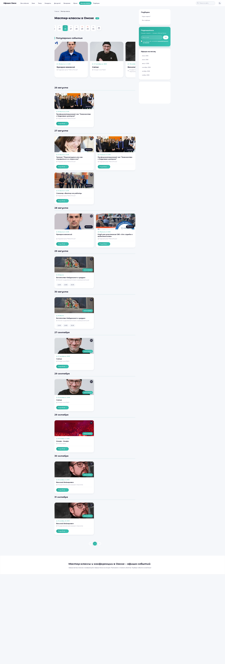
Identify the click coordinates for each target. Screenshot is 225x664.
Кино (33, 3)
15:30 (72, 285)
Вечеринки (67, 3)
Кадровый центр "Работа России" (67, 118)
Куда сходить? (146, 16)
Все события (25, 3)
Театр (40, 3)
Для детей (57, 3)
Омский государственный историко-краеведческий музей (73, 280)
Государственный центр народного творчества (70, 485)
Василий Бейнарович (65, 482)
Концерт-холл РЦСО (63, 361)
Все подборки (146, 20)
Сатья (59, 359)
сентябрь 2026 (146, 67)
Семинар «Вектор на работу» (69, 193)
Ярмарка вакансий (64, 234)
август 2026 (145, 63)
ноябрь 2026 (145, 75)
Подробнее (61, 123)
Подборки (96, 3)
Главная (56, 11)
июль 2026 (145, 59)
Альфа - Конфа (62, 441)
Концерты (48, 3)
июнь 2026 (145, 56)
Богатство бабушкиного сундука (70, 277)
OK (166, 37)
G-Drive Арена (62, 443)
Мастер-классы (85, 3)
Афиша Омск (10, 3)
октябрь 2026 (146, 71)
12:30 (59, 285)
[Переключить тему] (219, 3)
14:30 (65, 285)
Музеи (75, 3)
